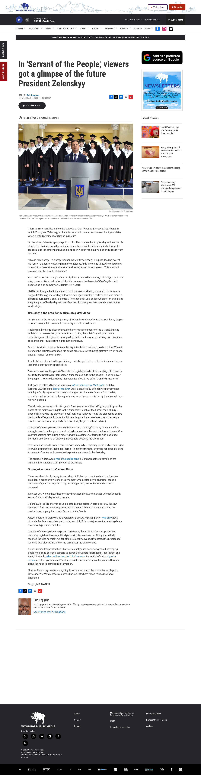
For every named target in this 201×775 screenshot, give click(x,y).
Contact (77, 720)
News (48, 28)
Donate (178, 7)
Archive (149, 726)
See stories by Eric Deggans (49, 611)
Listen (19, 28)
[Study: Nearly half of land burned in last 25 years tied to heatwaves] (150, 152)
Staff (112, 721)
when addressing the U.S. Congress (65, 556)
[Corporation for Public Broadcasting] (20, 769)
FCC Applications (153, 714)
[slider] (31, 19)
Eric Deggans (33, 95)
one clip (106, 517)
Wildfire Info (3, 71)
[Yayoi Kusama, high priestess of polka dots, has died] (150, 132)
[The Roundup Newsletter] (162, 90)
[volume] (27, 20)
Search (138, 28)
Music (83, 28)
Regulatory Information (120, 727)
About (95, 28)
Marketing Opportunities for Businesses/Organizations (122, 714)
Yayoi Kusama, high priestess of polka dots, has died (170, 130)
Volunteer (159, 7)
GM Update (3, 50)
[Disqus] (100, 667)
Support (109, 28)
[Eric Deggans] (24, 606)
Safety (149, 28)
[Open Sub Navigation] (25, 28)
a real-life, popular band (66, 458)
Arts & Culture (65, 28)
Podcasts (34, 28)
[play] (19, 20)
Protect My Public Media (156, 720)
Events (124, 28)
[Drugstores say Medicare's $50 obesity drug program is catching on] (150, 187)
